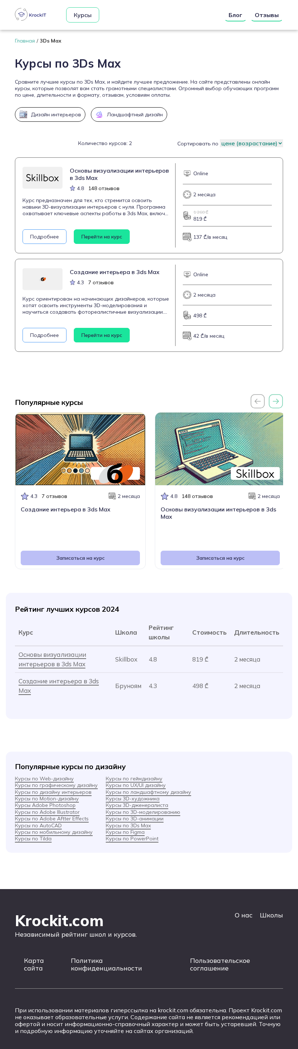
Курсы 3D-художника (133, 798)
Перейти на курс (101, 236)
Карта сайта (34, 964)
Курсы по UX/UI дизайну (136, 785)
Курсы (83, 15)
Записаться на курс (80, 558)
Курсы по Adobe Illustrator (47, 812)
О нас (244, 915)
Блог (235, 15)
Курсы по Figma (125, 832)
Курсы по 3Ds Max (128, 825)
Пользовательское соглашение (220, 964)
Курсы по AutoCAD (38, 825)
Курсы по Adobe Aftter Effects (52, 818)
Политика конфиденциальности (106, 964)
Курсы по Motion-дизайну (47, 798)
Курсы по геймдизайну (134, 778)
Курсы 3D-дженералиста (137, 805)
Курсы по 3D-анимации (135, 818)
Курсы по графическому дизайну (56, 785)
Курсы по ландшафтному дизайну (148, 792)
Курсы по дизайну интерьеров (53, 792)
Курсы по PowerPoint (132, 838)
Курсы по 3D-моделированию (143, 812)
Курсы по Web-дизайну (44, 778)
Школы (271, 915)
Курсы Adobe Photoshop (45, 805)
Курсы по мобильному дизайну (54, 832)
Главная (25, 40)
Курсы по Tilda (33, 838)
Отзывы (267, 15)
